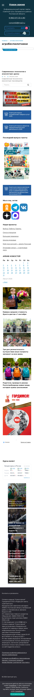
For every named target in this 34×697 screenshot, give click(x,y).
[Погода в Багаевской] (17, 440)
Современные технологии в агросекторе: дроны (14, 73)
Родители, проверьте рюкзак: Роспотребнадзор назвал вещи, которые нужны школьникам (16, 385)
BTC (28, 468)
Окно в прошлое (9, 232)
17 (3, 270)
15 (24, 268)
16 (28, 268)
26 (12, 273)
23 (28, 270)
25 (8, 273)
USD (13, 468)
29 (24, 273)
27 (16, 273)
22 (24, 270)
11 (7, 268)
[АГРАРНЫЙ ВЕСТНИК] (18, 68)
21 (20, 270)
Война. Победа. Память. (12, 229)
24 (4, 273)
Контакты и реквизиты (10, 593)
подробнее (12, 685)
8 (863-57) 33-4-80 (17, 18)
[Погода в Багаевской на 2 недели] (26, 442)
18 (8, 270)
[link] (17, 29)
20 (16, 270)
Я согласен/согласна (17, 694)
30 (28, 273)
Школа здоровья (9, 240)
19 (12, 270)
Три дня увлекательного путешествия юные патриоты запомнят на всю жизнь (15, 351)
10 (4, 268)
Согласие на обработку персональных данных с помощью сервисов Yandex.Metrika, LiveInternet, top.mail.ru (16, 660)
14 (20, 268)
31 (3, 275)
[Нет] (32, 689)
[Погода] (6, 442)
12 (12, 268)
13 (16, 268)
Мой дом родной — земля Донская (17, 244)
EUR (20, 468)
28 (20, 273)
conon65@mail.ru (17, 23)
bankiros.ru (27, 477)
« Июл (5, 282)
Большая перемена (10, 236)
